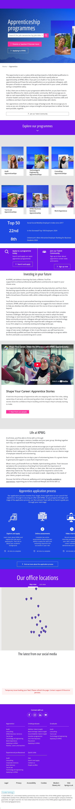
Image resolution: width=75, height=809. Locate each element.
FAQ (29, 758)
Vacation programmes (35, 736)
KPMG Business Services (14, 734)
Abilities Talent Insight (35, 729)
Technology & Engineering (14, 738)
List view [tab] (42, 584)
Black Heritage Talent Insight (37, 731)
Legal (6, 783)
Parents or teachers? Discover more (25, 44)
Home (4, 66)
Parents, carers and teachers (15, 745)
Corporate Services (12, 763)
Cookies (44, 783)
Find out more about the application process (38, 564)
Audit (8, 729)
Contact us (31, 763)
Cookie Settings (7, 792)
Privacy (18, 783)
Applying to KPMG (19, 51)
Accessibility (31, 783)
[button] (36, 589)
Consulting (9, 731)
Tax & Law (9, 736)
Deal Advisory (10, 765)
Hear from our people (19, 412)
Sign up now (63, 267)
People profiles (33, 765)
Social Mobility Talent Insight (37, 734)
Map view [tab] (32, 584)
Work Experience (11, 741)
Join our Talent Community (38, 114)
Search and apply (23, 264)
